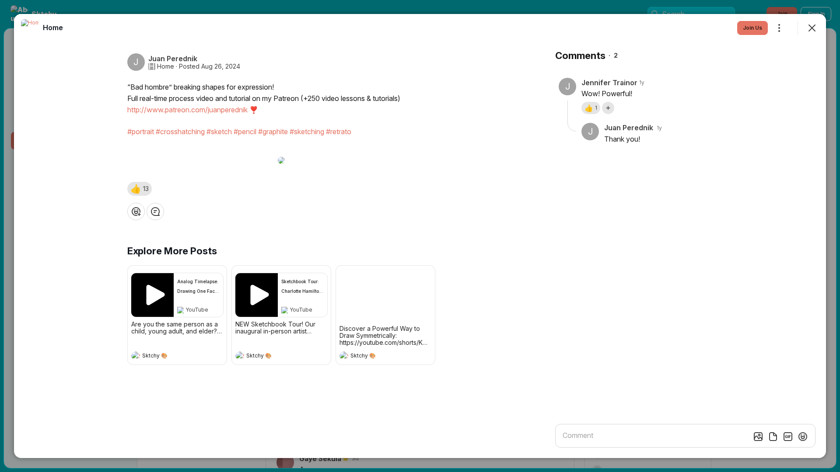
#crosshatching (180, 131)
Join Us (752, 27)
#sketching (307, 131)
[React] (136, 211)
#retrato (338, 131)
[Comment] (155, 211)
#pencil (245, 131)
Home (165, 66)
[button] (139, 189)
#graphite (273, 131)
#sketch (219, 131)
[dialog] (420, 236)
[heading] (168, 356)
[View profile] (135, 355)
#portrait (140, 131)
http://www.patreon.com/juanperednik (187, 109)
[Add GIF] (788, 437)
